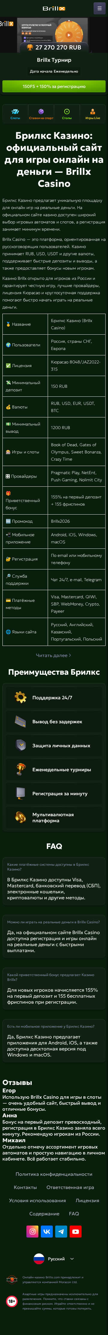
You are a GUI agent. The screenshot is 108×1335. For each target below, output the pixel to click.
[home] (54, 8)
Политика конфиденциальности (54, 1174)
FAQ (74, 1214)
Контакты (25, 1187)
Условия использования (37, 1200)
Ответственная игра (70, 1187)
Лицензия (87, 1200)
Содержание (44, 1214)
